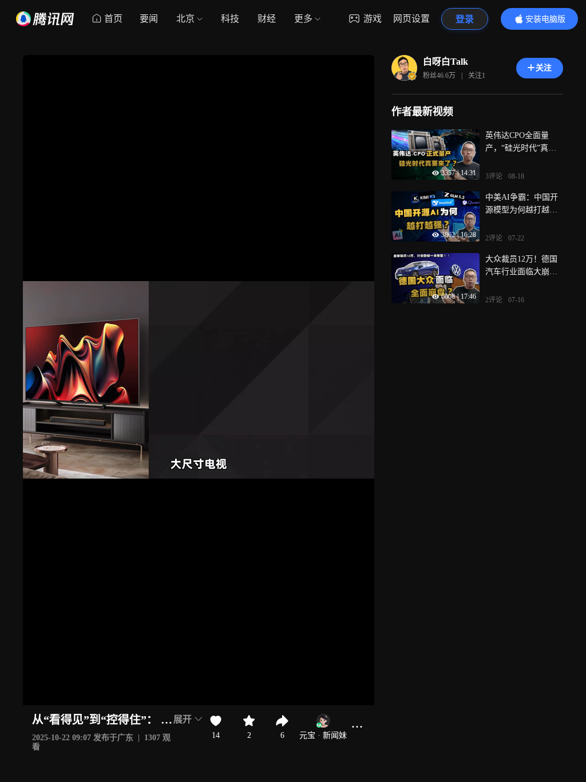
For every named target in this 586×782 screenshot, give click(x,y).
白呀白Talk (445, 61)
